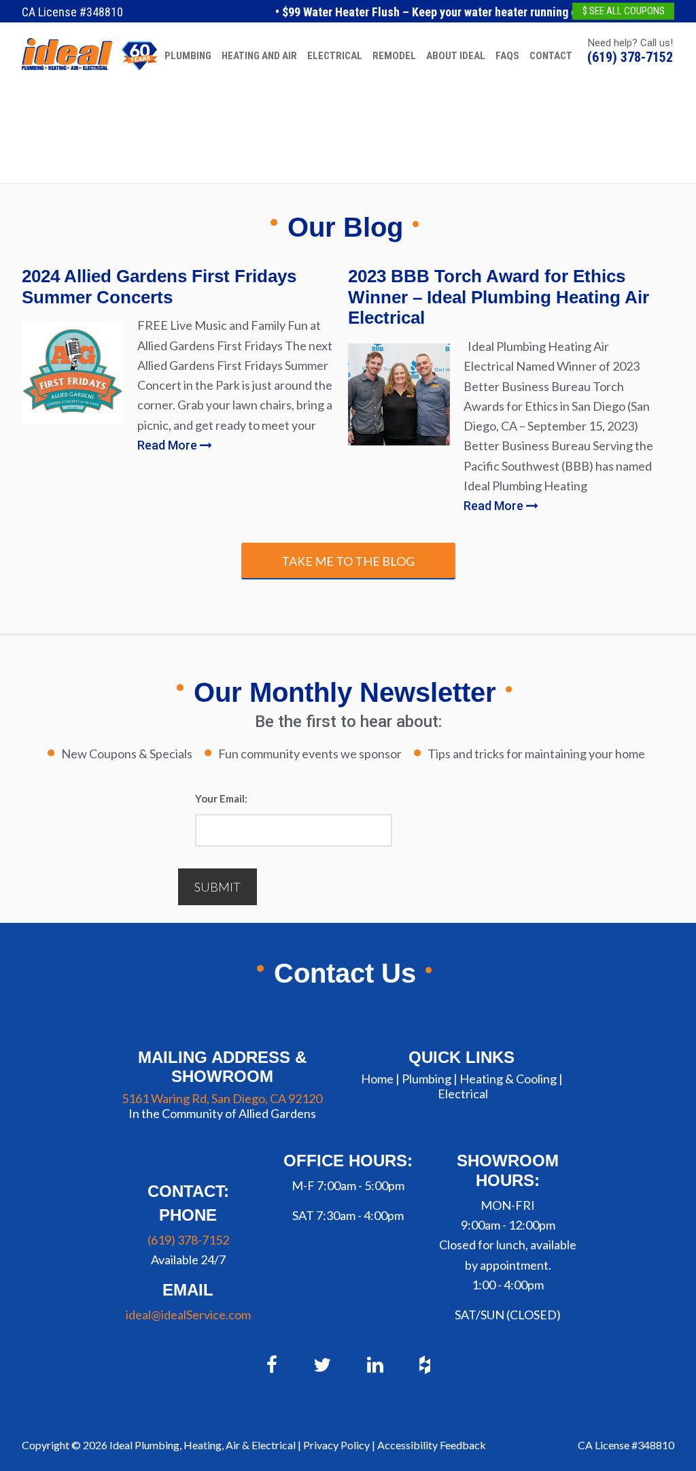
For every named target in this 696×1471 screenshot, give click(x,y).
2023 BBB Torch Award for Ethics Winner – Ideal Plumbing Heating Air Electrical (498, 297)
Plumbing (426, 1078)
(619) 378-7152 (630, 57)
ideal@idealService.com (188, 1314)
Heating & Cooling (508, 1078)
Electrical (463, 1093)
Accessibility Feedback (431, 1444)
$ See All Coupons (623, 11)
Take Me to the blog (348, 561)
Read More (168, 445)
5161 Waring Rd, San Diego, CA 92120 (222, 1098)
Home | (380, 1078)
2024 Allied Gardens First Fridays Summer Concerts (159, 286)
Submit (217, 886)
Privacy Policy (336, 1444)
